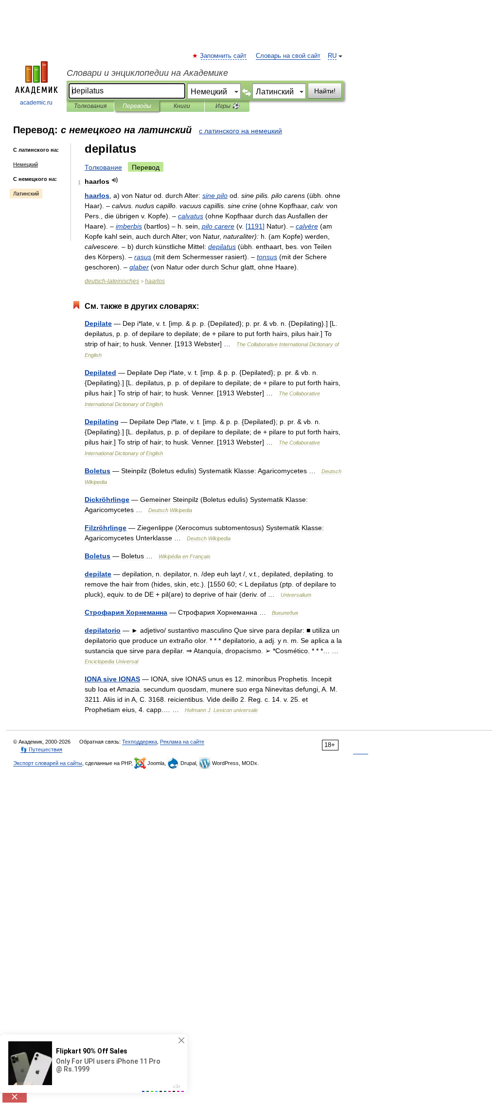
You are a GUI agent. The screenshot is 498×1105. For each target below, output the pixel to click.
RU (332, 56)
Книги (182, 106)
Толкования (90, 106)
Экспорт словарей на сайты (47, 763)
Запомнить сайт (224, 56)
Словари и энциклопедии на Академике (147, 73)
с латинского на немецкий (240, 131)
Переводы (137, 106)
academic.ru (36, 102)
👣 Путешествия (41, 749)
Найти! (325, 91)
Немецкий (25, 164)
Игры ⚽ (227, 106)
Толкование (103, 167)
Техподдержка (139, 742)
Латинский (26, 193)
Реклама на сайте (182, 742)
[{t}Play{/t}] (115, 180)
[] (255, 226)
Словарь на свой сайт (288, 56)
